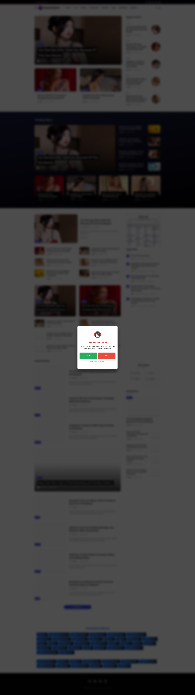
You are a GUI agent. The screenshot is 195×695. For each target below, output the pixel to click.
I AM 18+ (88, 355)
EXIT (106, 355)
